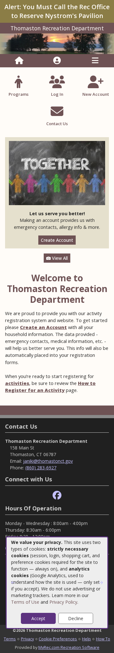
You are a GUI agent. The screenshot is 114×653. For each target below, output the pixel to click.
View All (59, 258)
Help (86, 639)
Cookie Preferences (58, 639)
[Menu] (95, 60)
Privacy (27, 639)
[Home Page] (19, 60)
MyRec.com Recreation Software (68, 647)
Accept (38, 618)
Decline (75, 618)
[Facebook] (57, 495)
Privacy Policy (63, 602)
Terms (10, 639)
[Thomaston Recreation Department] (57, 43)
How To (103, 639)
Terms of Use (25, 602)
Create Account (57, 240)
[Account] (57, 60)
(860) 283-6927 (40, 468)
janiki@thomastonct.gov (48, 461)
